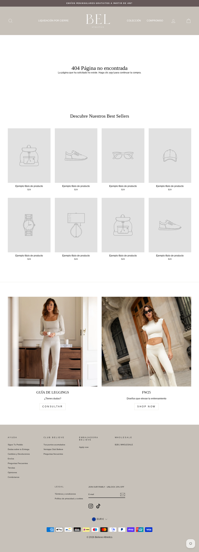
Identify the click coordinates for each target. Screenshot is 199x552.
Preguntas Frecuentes (18, 463)
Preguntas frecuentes (53, 454)
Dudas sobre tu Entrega (18, 449)
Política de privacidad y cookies (69, 498)
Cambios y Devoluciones (19, 454)
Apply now (83, 447)
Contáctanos (13, 477)
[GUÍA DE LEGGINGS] (52, 341)
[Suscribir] (122, 494)
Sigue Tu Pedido (15, 445)
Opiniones (12, 472)
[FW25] (146, 341)
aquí (111, 72)
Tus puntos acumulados (54, 445)
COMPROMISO (155, 20)
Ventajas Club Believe (53, 449)
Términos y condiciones (65, 494)
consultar (52, 406)
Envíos (11, 459)
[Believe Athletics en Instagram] (90, 506)
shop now (146, 406)
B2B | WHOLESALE (124, 445)
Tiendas (11, 468)
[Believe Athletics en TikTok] (98, 506)
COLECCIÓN (134, 20)
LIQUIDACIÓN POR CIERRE (53, 20)
